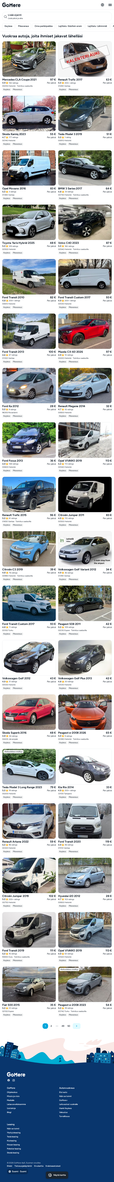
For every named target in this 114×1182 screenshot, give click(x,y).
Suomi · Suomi (19, 1171)
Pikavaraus (23, 26)
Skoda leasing (13, 1153)
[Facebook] (8, 1080)
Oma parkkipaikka (44, 26)
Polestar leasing (14, 1149)
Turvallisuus (64, 1116)
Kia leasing (11, 1141)
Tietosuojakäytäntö (23, 1166)
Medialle (10, 1100)
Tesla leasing (12, 1137)
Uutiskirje (11, 1108)
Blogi (9, 1112)
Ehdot (9, 1166)
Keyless (8, 26)
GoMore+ (63, 1100)
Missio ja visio (13, 1096)
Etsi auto (63, 1092)
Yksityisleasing (13, 1132)
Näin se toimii (65, 1096)
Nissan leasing (13, 1145)
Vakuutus (63, 1112)
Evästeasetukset (53, 1166)
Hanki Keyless (65, 1108)
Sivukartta (38, 1166)
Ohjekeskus (12, 1092)
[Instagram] (13, 1080)
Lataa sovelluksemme (16, 1104)
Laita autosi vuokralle (68, 1104)
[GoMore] (11, 5)
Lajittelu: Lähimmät (97, 26)
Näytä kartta (59, 1175)
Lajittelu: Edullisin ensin (70, 26)
